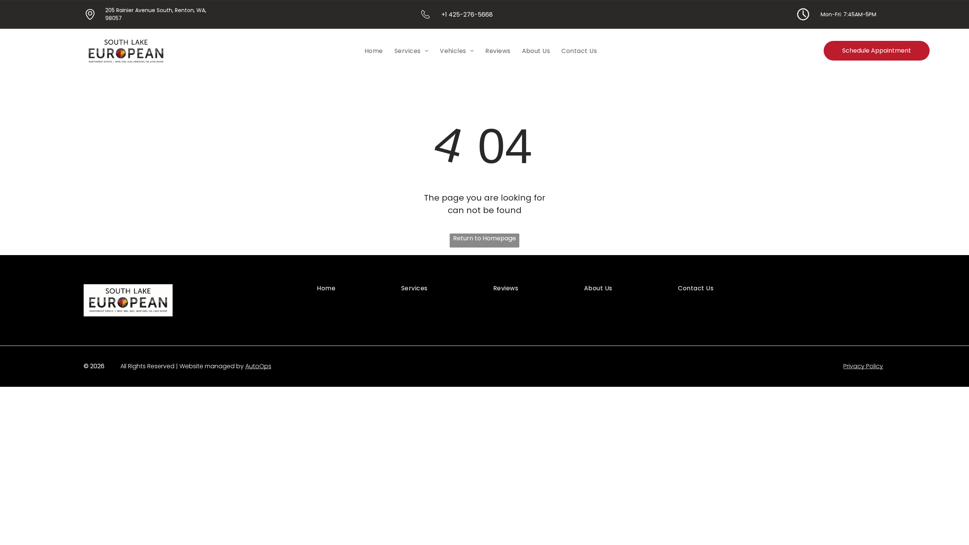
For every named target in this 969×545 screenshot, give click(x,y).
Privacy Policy (863, 366)
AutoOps (258, 366)
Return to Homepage (484, 238)
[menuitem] (374, 50)
